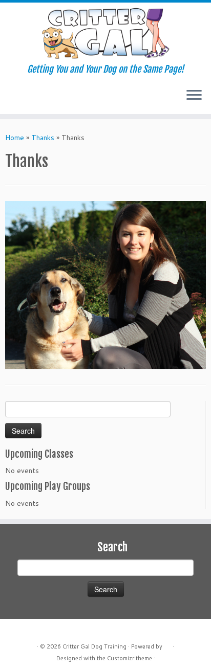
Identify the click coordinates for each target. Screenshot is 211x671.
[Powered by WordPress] (167, 644)
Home (14, 137)
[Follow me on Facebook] (28, 99)
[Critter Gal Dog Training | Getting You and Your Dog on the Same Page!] (105, 33)
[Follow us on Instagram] (37, 99)
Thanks (42, 137)
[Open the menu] (194, 95)
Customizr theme (129, 658)
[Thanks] (105, 284)
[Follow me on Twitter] (19, 99)
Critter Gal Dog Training (94, 646)
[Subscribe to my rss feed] (11, 99)
